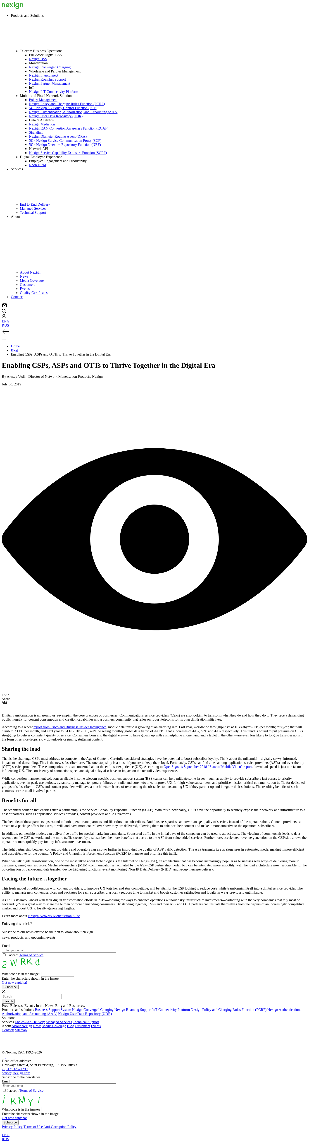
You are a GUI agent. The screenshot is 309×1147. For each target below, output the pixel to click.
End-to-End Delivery (35, 204)
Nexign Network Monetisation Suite (54, 916)
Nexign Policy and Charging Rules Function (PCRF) (67, 104)
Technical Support (33, 212)
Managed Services (33, 208)
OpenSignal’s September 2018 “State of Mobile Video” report (207, 767)
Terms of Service (31, 955)
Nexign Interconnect (43, 75)
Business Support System (53, 1010)
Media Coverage (32, 280)
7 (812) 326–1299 (15, 1069)
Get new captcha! (14, 982)
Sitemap (21, 1030)
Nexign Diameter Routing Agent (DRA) (58, 136)
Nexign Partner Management (49, 83)
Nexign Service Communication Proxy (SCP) (65, 140)
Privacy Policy (12, 1127)
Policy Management (43, 100)
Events (25, 289)
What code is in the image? (21, 974)
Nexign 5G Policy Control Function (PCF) (63, 108)
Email (6, 946)
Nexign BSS (38, 59)
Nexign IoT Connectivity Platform (53, 92)
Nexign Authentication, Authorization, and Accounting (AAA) (73, 112)
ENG (6, 321)
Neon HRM (37, 165)
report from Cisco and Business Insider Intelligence (69, 727)
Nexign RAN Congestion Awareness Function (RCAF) (68, 128)
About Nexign (30, 272)
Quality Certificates (34, 293)
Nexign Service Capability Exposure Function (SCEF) (68, 153)
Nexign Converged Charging (50, 67)
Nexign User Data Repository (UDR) (56, 116)
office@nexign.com (16, 1073)
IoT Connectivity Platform (171, 1010)
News (24, 276)
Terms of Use (33, 1127)
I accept (25, 955)
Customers (27, 284)
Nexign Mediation (42, 124)
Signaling (36, 132)
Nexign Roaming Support (47, 79)
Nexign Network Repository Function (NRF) (65, 145)
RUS (5, 325)
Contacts (17, 297)
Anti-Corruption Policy (59, 1127)
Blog (70, 1026)
